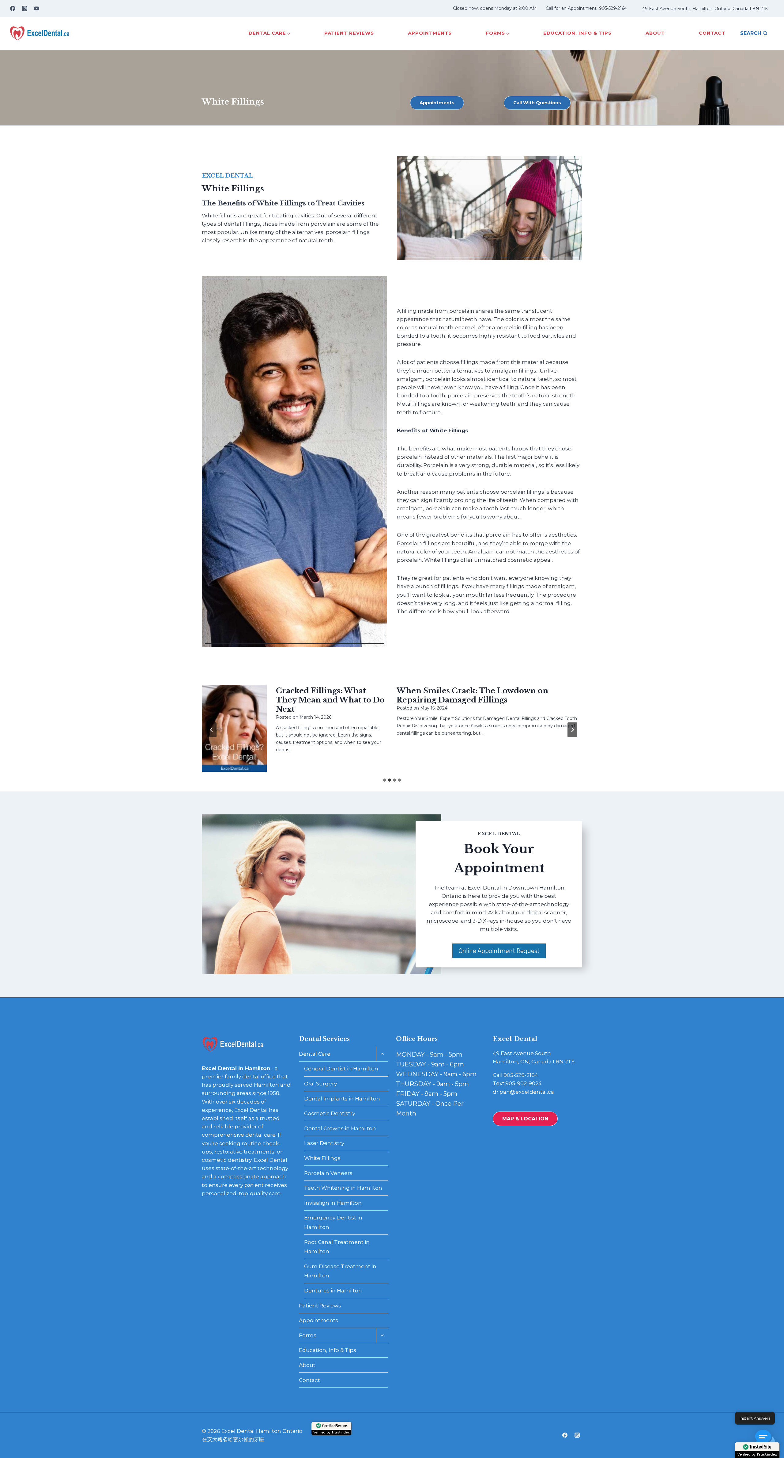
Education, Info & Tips (577, 33)
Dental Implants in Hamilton (342, 1099)
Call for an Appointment (571, 8)
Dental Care (314, 1054)
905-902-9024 (523, 1083)
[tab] (384, 780)
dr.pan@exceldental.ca (523, 1092)
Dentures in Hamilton (333, 1291)
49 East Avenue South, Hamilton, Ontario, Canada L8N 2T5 (704, 8)
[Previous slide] (212, 729)
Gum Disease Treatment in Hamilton (340, 1271)
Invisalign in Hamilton (333, 1203)
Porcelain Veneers (328, 1173)
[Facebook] (12, 8)
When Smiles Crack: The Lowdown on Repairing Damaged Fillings (472, 695)
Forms (307, 1335)
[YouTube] (36, 8)
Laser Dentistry (324, 1143)
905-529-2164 (613, 8)
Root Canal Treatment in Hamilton (337, 1247)
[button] (765, 1439)
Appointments (430, 33)
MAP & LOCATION (525, 1119)
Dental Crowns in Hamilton (340, 1128)
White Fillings (322, 1158)
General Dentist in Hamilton (341, 1069)
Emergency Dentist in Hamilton (333, 1222)
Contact (712, 33)
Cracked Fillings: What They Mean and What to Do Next (330, 700)
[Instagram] (24, 8)
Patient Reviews (349, 33)
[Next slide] (572, 729)
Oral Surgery (320, 1084)
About (655, 33)
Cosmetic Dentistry (329, 1113)
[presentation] (234, 728)
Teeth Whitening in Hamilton (343, 1188)
